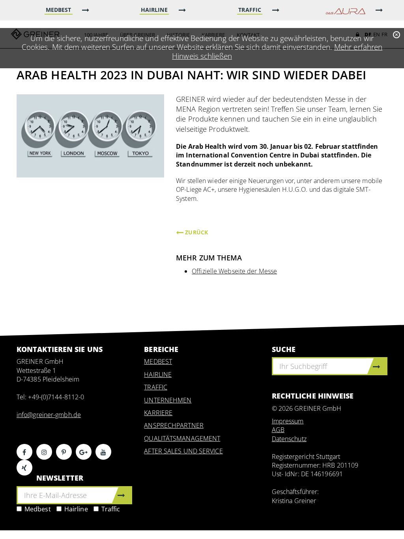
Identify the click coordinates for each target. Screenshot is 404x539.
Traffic (110, 509)
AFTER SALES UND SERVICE (183, 451)
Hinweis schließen (202, 56)
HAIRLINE (158, 374)
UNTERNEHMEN (167, 400)
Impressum (288, 421)
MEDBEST (158, 361)
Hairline (76, 509)
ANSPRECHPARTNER (174, 425)
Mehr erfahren (358, 46)
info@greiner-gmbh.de (49, 414)
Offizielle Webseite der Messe (234, 271)
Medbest (37, 509)
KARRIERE (158, 412)
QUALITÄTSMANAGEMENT (182, 438)
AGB (278, 429)
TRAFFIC (155, 387)
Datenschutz (289, 438)
